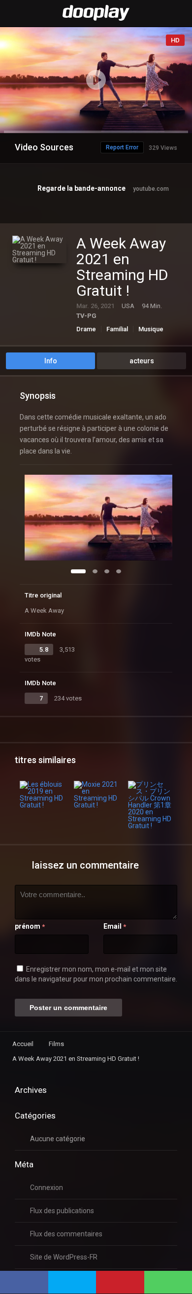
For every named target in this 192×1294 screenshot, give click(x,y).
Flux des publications (62, 1211)
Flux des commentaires (66, 1234)
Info (50, 361)
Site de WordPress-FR (63, 1257)
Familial (117, 329)
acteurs (141, 361)
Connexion (46, 1187)
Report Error (122, 147)
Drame (86, 329)
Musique (150, 329)
